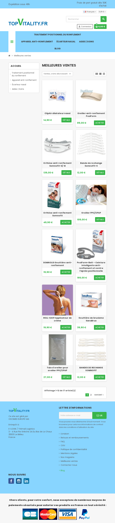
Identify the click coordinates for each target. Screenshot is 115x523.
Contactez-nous (69, 465)
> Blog (62, 470)
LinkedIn (26, 481)
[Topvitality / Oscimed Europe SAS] (28, 22)
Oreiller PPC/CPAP (91, 212)
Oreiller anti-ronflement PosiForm (91, 115)
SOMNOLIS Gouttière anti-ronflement (57, 264)
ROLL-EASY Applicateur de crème (57, 319)
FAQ (63, 441)
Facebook (11, 481)
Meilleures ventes (69, 461)
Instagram (19, 481)
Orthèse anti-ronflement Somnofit (57, 214)
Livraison (65, 433)
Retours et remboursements (75, 437)
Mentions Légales (69, 453)
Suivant (99, 395)
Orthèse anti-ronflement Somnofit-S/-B (57, 164)
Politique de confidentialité (74, 449)
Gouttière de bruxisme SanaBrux (91, 319)
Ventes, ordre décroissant (55, 73)
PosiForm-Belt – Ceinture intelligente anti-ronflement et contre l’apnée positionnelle (91, 266)
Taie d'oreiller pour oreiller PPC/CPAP (57, 369)
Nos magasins (67, 457)
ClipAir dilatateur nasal (57, 113)
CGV (63, 445)
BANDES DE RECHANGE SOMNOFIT (91, 369)
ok (100, 415)
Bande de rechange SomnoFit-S (91, 164)
